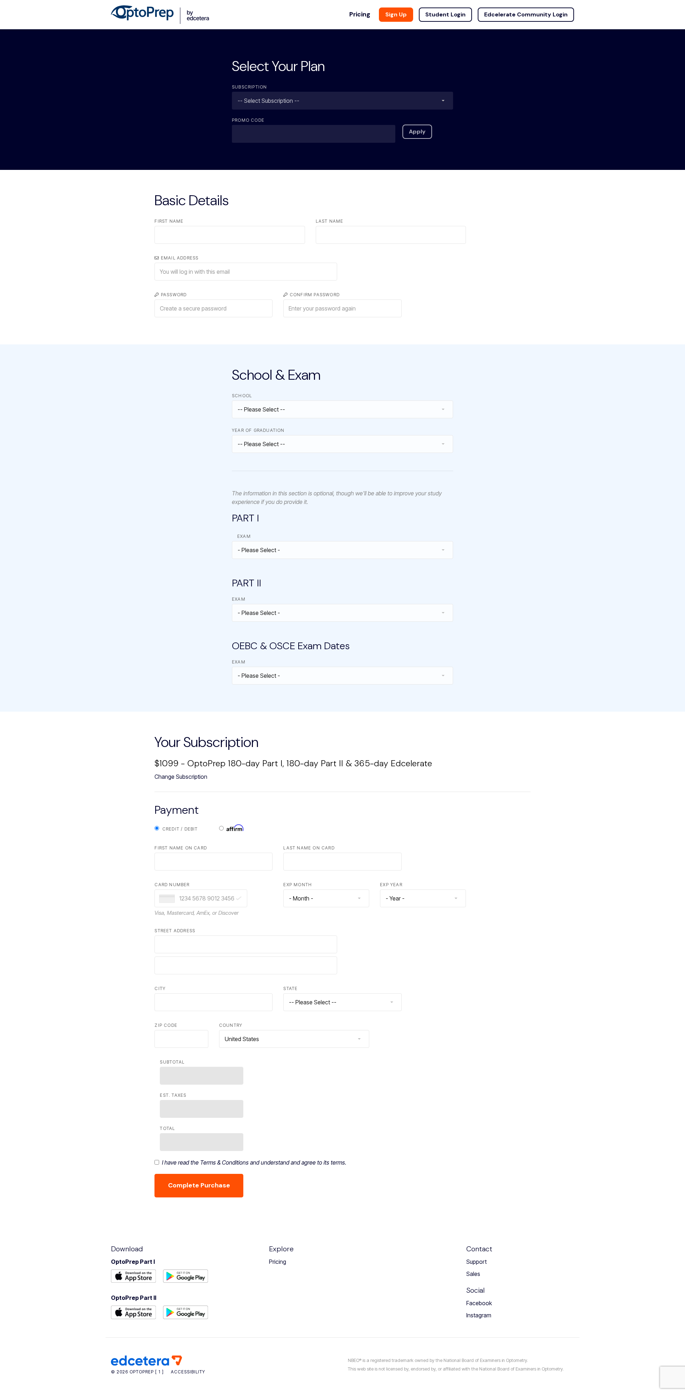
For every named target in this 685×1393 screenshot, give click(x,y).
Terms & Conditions (224, 1162)
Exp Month (297, 884)
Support (476, 1261)
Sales (473, 1273)
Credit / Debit (178, 829)
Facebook (479, 1303)
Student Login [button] (445, 14)
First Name (168, 221)
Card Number (171, 884)
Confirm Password (314, 294)
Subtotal (172, 1062)
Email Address (178, 258)
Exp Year (391, 884)
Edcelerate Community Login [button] (526, 14)
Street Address (174, 930)
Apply (417, 131)
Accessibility (188, 1371)
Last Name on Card (308, 848)
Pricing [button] (359, 14)
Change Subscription (180, 776)
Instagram (478, 1315)
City (160, 988)
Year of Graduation (258, 430)
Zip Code (165, 1025)
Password (173, 294)
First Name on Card (180, 848)
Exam (244, 536)
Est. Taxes (173, 1095)
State (290, 988)
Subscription (249, 87)
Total (167, 1128)
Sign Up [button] (396, 14)
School (242, 395)
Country (230, 1025)
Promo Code (248, 120)
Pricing (277, 1261)
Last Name (330, 221)
